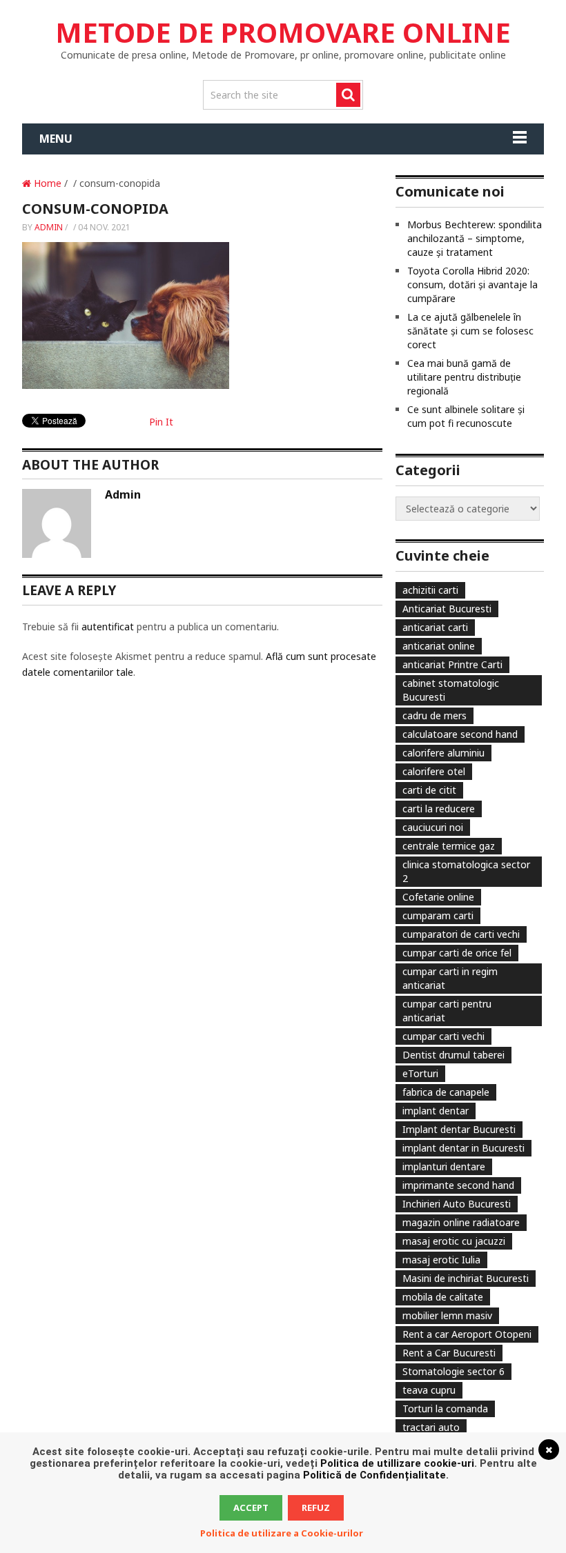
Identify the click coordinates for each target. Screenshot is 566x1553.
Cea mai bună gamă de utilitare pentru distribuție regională (464, 377)
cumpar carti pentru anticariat (446, 1010)
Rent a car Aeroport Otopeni (466, 1334)
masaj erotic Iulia (441, 1259)
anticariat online (438, 645)
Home (46, 183)
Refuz (316, 1507)
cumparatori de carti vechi (461, 934)
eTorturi (420, 1073)
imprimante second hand (458, 1185)
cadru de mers (434, 715)
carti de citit (429, 789)
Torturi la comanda (445, 1408)
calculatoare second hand (460, 734)
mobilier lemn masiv (447, 1315)
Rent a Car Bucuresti (449, 1352)
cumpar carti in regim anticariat (450, 978)
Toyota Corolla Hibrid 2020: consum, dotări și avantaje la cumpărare (472, 284)
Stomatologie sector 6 (453, 1371)
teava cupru (429, 1389)
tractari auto (431, 1427)
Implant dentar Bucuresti (459, 1129)
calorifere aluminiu (443, 752)
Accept (251, 1507)
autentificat (107, 626)
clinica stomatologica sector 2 (466, 871)
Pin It (161, 421)
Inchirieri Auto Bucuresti (456, 1203)
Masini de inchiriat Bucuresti (465, 1278)
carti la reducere (438, 808)
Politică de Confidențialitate (374, 1475)
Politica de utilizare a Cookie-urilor (281, 1533)
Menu (55, 138)
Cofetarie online (438, 896)
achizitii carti (430, 590)
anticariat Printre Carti (452, 664)
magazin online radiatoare (461, 1222)
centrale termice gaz (448, 845)
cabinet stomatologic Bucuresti (450, 690)
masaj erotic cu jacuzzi (453, 1241)
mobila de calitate (442, 1296)
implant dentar (435, 1110)
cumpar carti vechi (443, 1036)
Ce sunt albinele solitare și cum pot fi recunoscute (466, 416)
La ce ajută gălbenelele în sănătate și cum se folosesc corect (470, 330)
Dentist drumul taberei (453, 1054)
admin (49, 227)
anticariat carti (435, 627)
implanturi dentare (443, 1166)
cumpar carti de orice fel (456, 952)
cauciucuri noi (432, 827)
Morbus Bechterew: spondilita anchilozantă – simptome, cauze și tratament (474, 238)
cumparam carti (438, 915)
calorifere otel (433, 771)
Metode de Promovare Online (283, 32)
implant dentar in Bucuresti (463, 1147)
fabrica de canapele (445, 1092)
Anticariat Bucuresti (446, 608)
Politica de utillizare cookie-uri (397, 1463)
